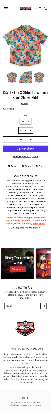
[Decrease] (20, 130)
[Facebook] (27, 398)
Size (25, 115)
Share (28, 166)
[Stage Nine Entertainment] (25, 8)
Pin (40, 166)
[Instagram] (23, 398)
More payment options (25, 156)
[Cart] (46, 8)
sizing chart (39, 223)
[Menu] (6, 9)
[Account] (35, 8)
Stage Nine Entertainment (29, 402)
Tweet (14, 166)
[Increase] (30, 130)
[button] (40, 8)
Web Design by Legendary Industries (25, 405)
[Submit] (43, 306)
